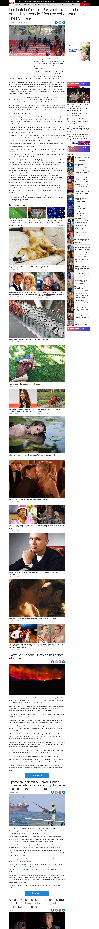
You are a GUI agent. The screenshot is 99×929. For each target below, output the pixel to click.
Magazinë (54, 4)
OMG (72, 4)
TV (75, 4)
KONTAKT (67, 1)
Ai (60, 4)
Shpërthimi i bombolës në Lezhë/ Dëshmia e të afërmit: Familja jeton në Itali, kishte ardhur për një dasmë (36, 903)
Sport (66, 4)
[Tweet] (59, 24)
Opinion (25, 4)
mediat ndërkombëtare (18, 865)
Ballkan (39, 1)
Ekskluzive (51, 1)
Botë (45, 1)
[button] (87, 1)
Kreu (17, 4)
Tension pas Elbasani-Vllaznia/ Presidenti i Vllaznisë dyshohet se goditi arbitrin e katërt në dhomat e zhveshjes (18, 222)
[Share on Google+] (59, 663)
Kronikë (35, 4)
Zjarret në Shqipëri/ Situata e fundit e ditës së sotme (36, 656)
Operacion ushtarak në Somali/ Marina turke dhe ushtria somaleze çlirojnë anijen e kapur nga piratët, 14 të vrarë (37, 785)
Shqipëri (18, 1)
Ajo (58, 4)
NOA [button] (73, 1)
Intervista (30, 4)
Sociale (44, 4)
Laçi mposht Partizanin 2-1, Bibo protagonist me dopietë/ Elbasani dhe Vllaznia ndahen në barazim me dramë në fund (37, 222)
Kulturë (49, 4)
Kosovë (25, 1)
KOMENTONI (38, 775)
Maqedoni (32, 1)
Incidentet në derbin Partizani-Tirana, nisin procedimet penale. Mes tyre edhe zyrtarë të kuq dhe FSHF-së (49, 13)
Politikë (20, 4)
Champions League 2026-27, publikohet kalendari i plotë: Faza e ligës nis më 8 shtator (56, 221)
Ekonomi (40, 4)
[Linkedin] (63, 24)
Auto (69, 4)
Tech (62, 4)
